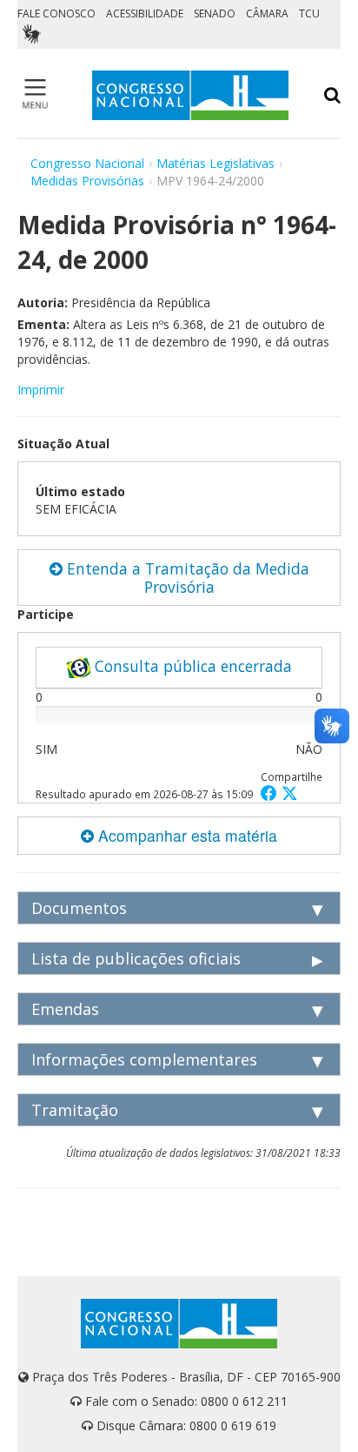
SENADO (214, 13)
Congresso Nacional (87, 163)
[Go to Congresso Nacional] (190, 95)
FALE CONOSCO (56, 13)
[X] (290, 792)
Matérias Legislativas (215, 163)
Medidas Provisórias (87, 180)
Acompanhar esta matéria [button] (185, 835)
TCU (309, 13)
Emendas (65, 1008)
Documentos (79, 907)
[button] (271, 792)
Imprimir (40, 389)
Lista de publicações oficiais (136, 958)
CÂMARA (267, 13)
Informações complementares (144, 1059)
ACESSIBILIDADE (144, 13)
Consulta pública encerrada (191, 665)
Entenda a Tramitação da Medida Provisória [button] (186, 577)
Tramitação (74, 1109)
